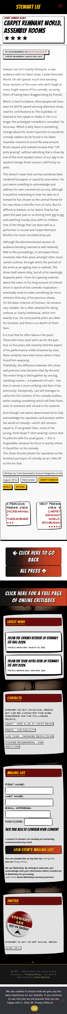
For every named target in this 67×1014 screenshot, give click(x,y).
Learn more (10, 877)
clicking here (48, 858)
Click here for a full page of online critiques (33, 597)
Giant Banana (42, 977)
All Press (31, 571)
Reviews (20, 486)
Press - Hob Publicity (20, 730)
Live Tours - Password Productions (29, 736)
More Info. (13, 948)
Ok (34, 1008)
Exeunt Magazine (36, 52)
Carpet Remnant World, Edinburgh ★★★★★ (51, 519)
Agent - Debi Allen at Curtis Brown (29, 724)
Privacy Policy (20, 861)
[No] (62, 1000)
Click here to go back (36, 556)
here (56, 1002)
